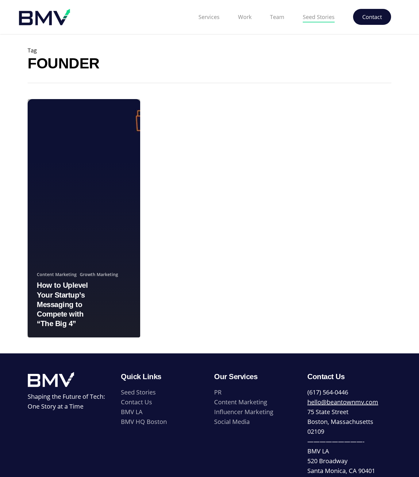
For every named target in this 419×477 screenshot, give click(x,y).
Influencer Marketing (243, 412)
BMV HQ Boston (144, 421)
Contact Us (136, 402)
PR (217, 392)
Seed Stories (138, 392)
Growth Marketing (99, 274)
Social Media (232, 421)
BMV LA (132, 412)
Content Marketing (57, 274)
